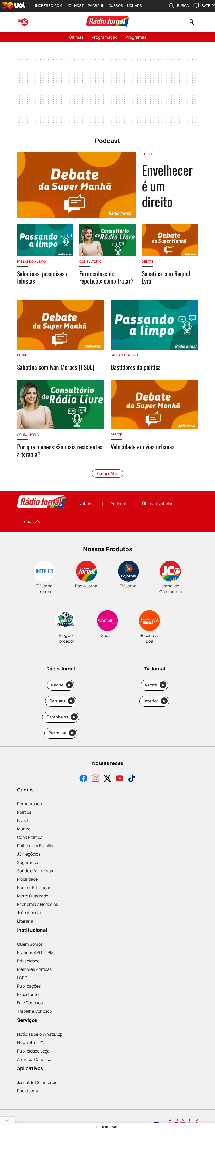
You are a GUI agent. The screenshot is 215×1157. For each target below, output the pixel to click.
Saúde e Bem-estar (35, 871)
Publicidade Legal (34, 1051)
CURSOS (116, 6)
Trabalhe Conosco (34, 1011)
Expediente (28, 994)
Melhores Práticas (34, 969)
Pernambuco (29, 804)
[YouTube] (119, 779)
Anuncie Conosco (34, 1059)
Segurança (27, 862)
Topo (26, 521)
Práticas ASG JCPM (35, 952)
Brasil (22, 820)
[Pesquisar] (191, 22)
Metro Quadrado (32, 896)
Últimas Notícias (157, 503)
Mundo (23, 829)
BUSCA (183, 6)
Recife (61, 685)
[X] (107, 779)
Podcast (118, 503)
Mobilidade (27, 879)
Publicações (29, 986)
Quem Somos (30, 944)
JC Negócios (28, 854)
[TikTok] (132, 779)
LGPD (22, 977)
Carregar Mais (107, 474)
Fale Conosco (30, 1003)
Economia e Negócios (37, 904)
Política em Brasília (35, 846)
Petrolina (61, 733)
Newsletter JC (30, 1042)
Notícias (86, 503)
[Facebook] (83, 779)
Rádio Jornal (28, 1091)
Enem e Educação (34, 887)
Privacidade (28, 961)
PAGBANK (96, 6)
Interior (154, 701)
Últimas (76, 37)
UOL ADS (134, 6)
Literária (25, 921)
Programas (135, 37)
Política (24, 812)
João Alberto (29, 913)
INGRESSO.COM (48, 6)
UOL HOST (75, 6)
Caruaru (61, 701)
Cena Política (29, 837)
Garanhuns (61, 717)
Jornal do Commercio (37, 1082)
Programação (104, 37)
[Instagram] (95, 779)
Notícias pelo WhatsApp (39, 1034)
